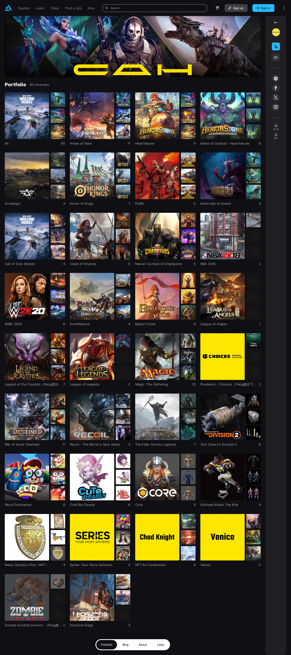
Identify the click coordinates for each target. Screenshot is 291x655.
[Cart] (217, 8)
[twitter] (276, 97)
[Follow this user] (276, 46)
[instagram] (276, 107)
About (143, 644)
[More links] (283, 8)
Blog (125, 644)
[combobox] (154, 8)
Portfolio (106, 644)
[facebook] (276, 88)
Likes (160, 644)
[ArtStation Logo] (8, 8)
